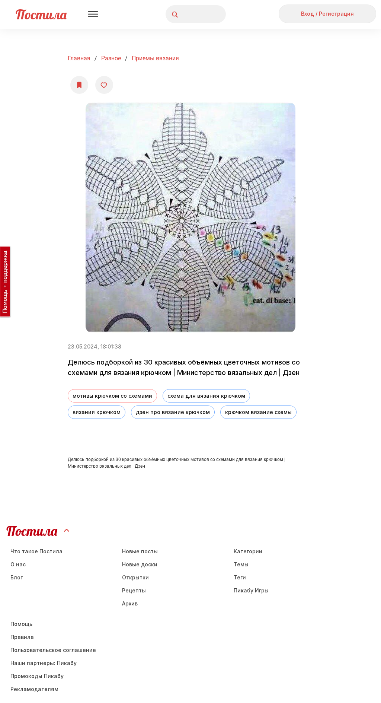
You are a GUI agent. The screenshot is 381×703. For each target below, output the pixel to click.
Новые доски (139, 564)
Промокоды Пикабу (37, 676)
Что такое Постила (36, 551)
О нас (18, 564)
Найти (192, 14)
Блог (16, 577)
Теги (240, 577)
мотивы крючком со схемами (112, 395)
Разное (111, 58)
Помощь (21, 624)
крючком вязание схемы (258, 412)
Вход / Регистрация (327, 13)
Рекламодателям (34, 689)
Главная (79, 58)
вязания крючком (97, 412)
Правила (22, 637)
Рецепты (134, 590)
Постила (41, 14)
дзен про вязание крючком (173, 412)
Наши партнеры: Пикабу (43, 663)
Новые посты (140, 551)
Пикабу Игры (251, 590)
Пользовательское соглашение (53, 650)
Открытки (135, 577)
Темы (241, 564)
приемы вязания (155, 58)
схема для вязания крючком (206, 395)
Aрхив (130, 603)
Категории (248, 551)
